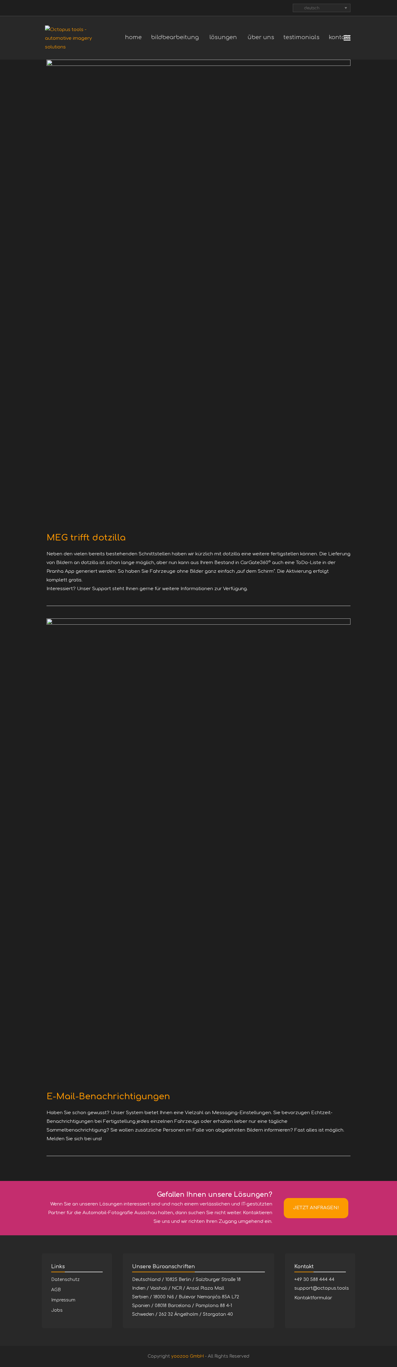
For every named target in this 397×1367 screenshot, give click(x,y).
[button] (347, 38)
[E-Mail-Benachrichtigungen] (198, 851)
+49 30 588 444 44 (314, 1279)
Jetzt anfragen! (316, 1207)
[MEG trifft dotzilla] (198, 292)
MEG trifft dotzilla (86, 537)
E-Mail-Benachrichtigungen (108, 1096)
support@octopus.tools (321, 1288)
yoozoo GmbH (187, 1356)
